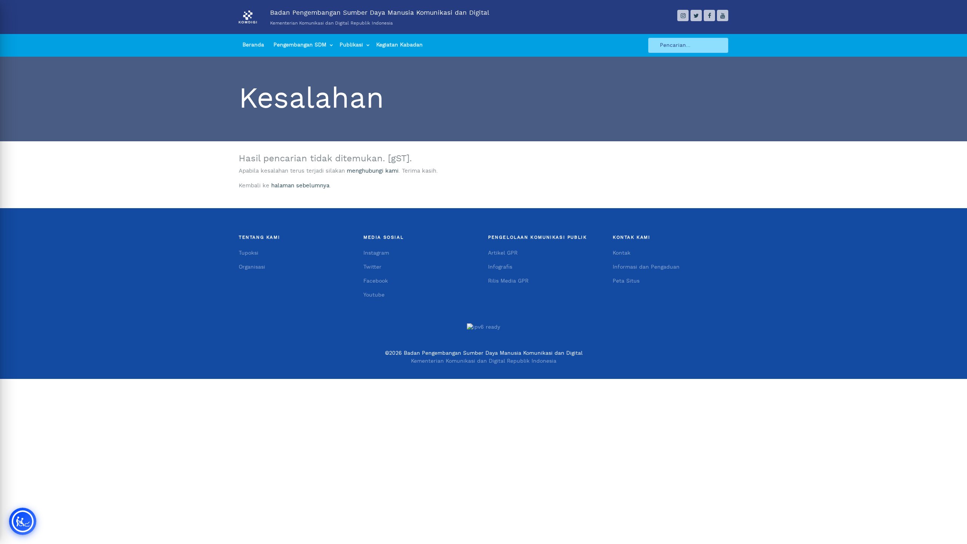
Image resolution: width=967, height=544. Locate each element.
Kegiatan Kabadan (399, 45)
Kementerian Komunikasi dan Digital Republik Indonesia (483, 361)
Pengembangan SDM (299, 45)
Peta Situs (626, 281)
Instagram (376, 253)
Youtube (374, 295)
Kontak (621, 253)
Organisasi (252, 267)
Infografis (500, 267)
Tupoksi (248, 253)
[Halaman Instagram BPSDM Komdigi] (683, 15)
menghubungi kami (373, 171)
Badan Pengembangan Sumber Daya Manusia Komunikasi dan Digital (379, 17)
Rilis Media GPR (508, 281)
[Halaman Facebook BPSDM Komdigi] (709, 15)
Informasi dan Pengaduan (646, 267)
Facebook (375, 281)
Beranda (253, 45)
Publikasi (351, 45)
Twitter (372, 267)
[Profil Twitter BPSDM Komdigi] (696, 15)
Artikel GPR (502, 253)
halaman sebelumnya (300, 186)
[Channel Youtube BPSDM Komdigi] (722, 15)
